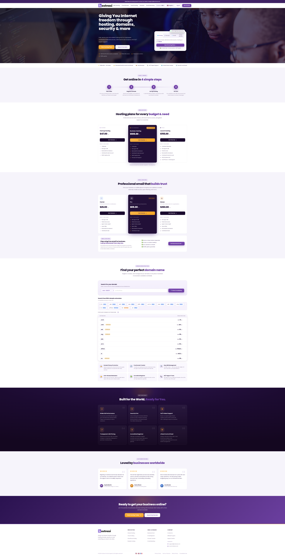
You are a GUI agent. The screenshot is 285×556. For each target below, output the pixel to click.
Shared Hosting (131, 533)
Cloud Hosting (131, 535)
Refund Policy (175, 553)
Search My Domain (152, 515)
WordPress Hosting (132, 538)
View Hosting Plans (106, 47)
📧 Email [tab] (174, 35)
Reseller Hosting (131, 541)
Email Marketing (150, 5)
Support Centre (171, 538)
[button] (105, 5)
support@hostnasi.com (174, 544)
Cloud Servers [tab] (181, 35)
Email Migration (151, 535)
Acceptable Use (183, 553)
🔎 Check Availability (176, 290)
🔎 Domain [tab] (167, 35)
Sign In (178, 5)
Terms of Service (166, 553)
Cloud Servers (125, 5)
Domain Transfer (151, 538)
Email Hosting (134, 5)
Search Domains (122, 47)
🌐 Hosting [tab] (160, 35)
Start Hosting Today (133, 515)
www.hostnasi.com (173, 546)
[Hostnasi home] (104, 531)
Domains (142, 5)
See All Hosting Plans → (170, 45)
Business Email (151, 533)
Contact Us (170, 533)
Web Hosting (116, 5)
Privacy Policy (158, 553)
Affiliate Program (171, 535)
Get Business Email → (176, 243)
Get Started (187, 5)
